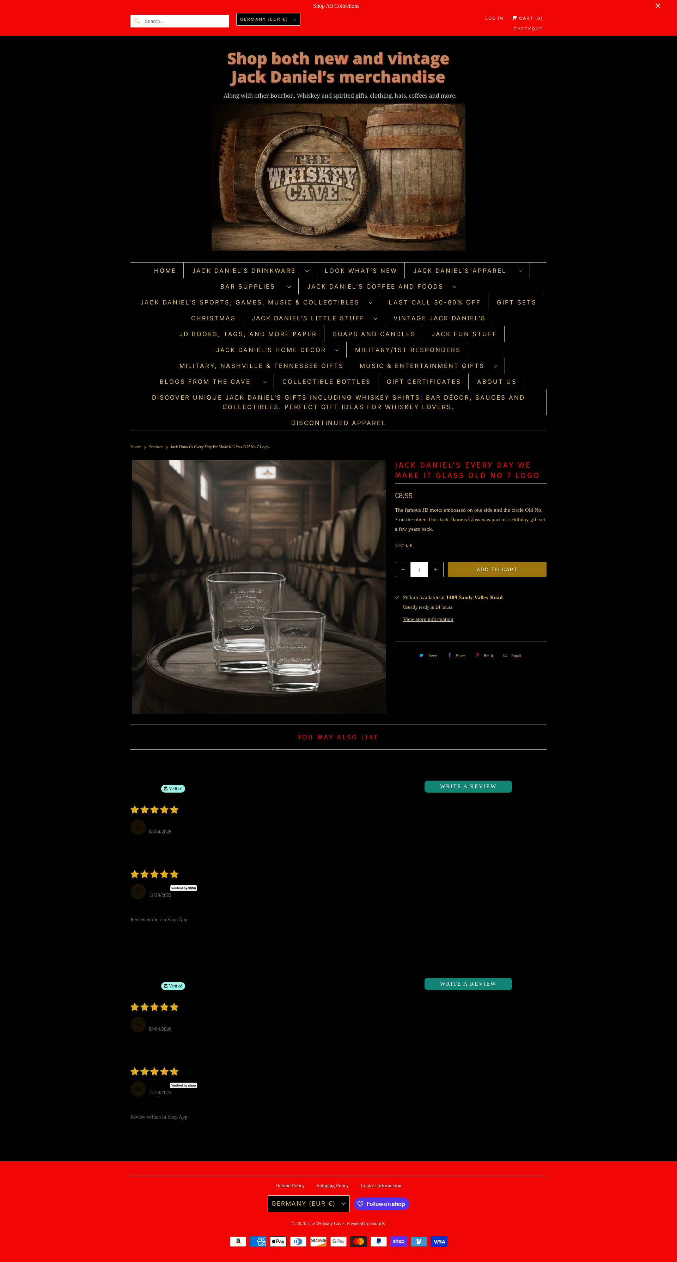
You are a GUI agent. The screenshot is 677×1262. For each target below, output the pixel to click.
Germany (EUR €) (265, 19)
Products (156, 446)
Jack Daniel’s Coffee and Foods (378, 286)
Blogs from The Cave (209, 381)
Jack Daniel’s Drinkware (246, 270)
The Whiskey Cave (326, 1223)
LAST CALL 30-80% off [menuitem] (435, 302)
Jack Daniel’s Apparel (464, 270)
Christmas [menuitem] (213, 318)
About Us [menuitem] (497, 381)
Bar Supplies (252, 286)
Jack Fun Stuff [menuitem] (464, 334)
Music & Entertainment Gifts (425, 365)
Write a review (468, 786)
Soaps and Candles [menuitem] (374, 334)
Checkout (528, 28)
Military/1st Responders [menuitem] (408, 349)
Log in (494, 18)
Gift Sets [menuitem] (517, 302)
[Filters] (522, 787)
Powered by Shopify (366, 1223)
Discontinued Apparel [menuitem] (338, 422)
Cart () (530, 18)
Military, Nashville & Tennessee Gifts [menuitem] (261, 365)
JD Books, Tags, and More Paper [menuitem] (248, 334)
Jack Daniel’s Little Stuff (311, 318)
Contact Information (381, 1185)
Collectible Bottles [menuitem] (326, 381)
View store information (428, 619)
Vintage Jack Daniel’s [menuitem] (440, 318)
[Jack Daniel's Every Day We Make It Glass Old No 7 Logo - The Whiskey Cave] (259, 587)
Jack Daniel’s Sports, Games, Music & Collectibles (252, 302)
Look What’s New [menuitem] (361, 270)
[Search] (137, 21)
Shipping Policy (333, 1185)
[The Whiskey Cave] (338, 150)
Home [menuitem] (165, 270)
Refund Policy (290, 1185)
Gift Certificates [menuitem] (424, 381)
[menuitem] (250, 270)
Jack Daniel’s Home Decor (274, 349)
